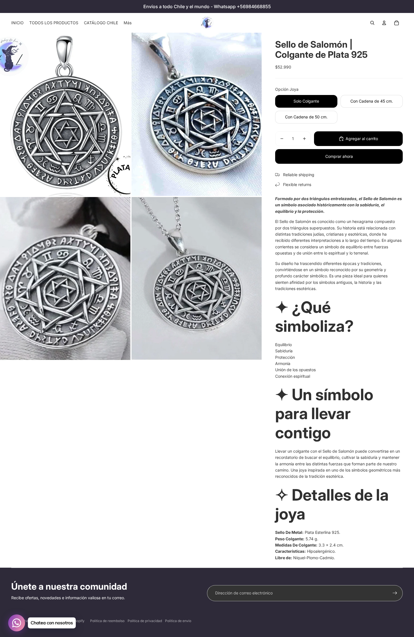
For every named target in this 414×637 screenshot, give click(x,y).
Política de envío (178, 621)
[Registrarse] (394, 593)
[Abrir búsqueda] (372, 23)
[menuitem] (127, 22)
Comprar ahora (339, 156)
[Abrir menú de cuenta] (384, 23)
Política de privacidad (145, 621)
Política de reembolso (107, 621)
